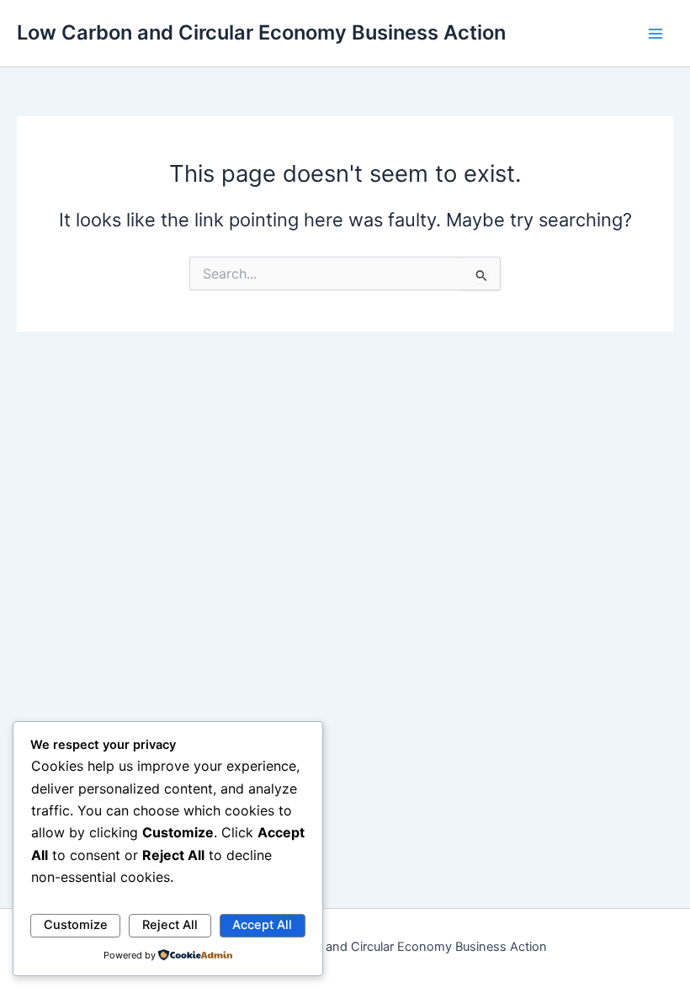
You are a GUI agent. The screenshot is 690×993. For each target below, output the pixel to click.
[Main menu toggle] (655, 33)
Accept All (262, 924)
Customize (76, 924)
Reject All (170, 924)
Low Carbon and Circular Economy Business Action (261, 32)
